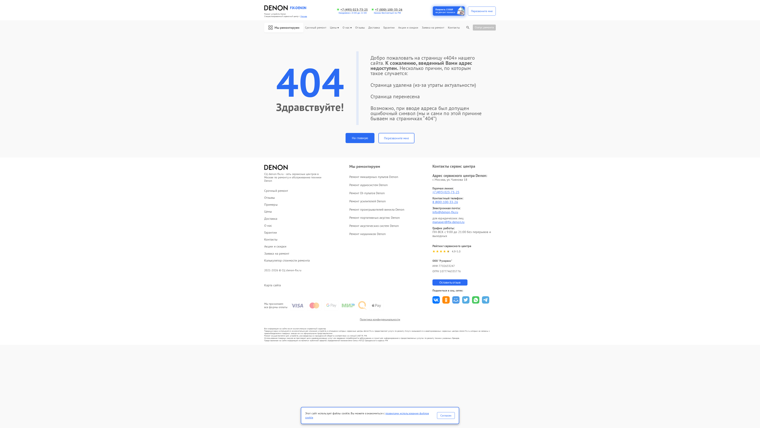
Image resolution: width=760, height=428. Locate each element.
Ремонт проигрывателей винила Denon (376, 209)
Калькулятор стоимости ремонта (287, 260)
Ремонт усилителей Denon (367, 201)
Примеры (271, 204)
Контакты (454, 27)
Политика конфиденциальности (380, 319)
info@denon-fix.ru (445, 212)
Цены (333, 27)
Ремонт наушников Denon (367, 234)
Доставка (374, 27)
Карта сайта (272, 285)
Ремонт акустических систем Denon (374, 226)
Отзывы (360, 27)
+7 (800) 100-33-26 (388, 9)
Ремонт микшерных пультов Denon (373, 177)
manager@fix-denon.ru (448, 222)
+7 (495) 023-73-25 (354, 9)
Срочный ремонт (315, 27)
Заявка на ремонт (433, 27)
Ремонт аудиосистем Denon (368, 185)
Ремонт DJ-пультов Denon (367, 193)
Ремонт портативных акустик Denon (374, 218)
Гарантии (389, 27)
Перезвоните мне (396, 138)
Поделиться (436, 300)
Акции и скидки (408, 27)
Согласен (445, 415)
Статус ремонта (484, 27)
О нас (346, 27)
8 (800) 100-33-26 (445, 202)
